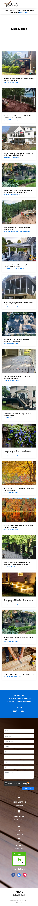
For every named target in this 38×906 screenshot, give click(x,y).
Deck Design (14, 82)
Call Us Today (23, 12)
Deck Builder (14, 231)
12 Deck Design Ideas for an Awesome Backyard (19, 674)
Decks (20, 194)
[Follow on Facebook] (13, 875)
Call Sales (19, 845)
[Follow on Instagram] (25, 875)
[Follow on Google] (19, 875)
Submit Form (28, 789)
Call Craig (19, 831)
